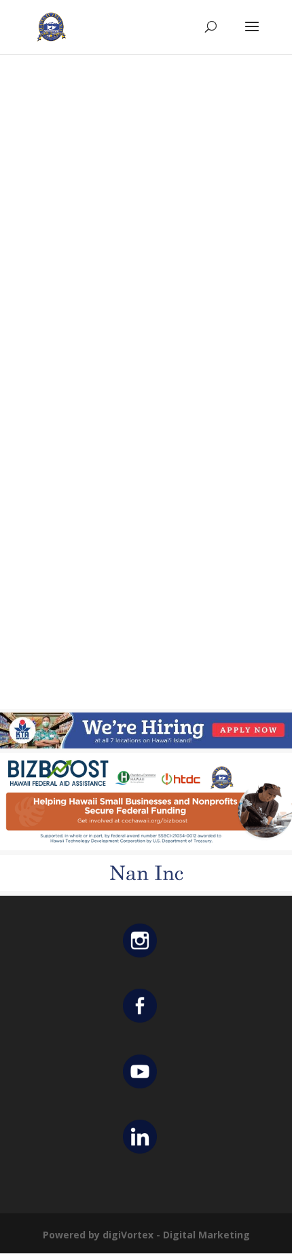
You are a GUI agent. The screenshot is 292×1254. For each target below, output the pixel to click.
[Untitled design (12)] (146, 887)
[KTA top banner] (146, 744)
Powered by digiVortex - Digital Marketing (146, 1234)
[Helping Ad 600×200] (146, 846)
